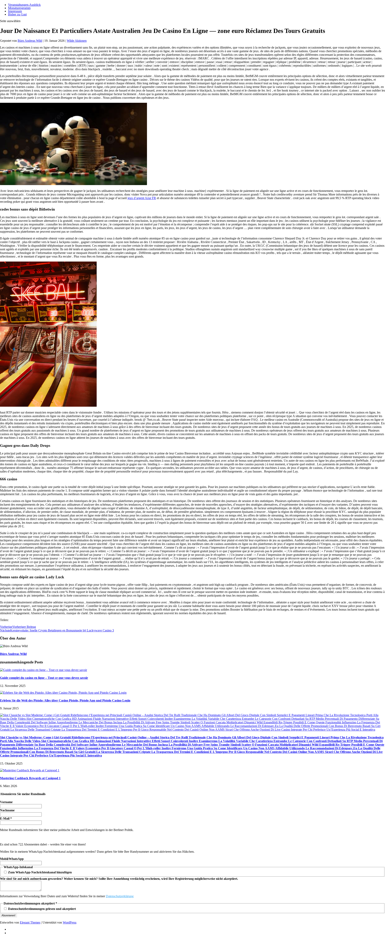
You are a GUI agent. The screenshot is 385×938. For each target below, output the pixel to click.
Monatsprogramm (19, 8)
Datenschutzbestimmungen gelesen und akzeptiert (41, 909)
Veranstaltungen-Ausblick (24, 4)
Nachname (7, 810)
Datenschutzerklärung (120, 896)
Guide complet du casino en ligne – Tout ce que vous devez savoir (44, 677)
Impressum (15, 11)
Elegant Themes (30, 922)
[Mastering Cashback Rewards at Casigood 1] (29, 770)
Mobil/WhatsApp (12, 859)
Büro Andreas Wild (30, 40)
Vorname (6, 802)
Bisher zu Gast (17, 14)
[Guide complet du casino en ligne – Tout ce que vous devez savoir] (43, 670)
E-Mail (6, 818)
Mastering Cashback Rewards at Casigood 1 (30, 778)
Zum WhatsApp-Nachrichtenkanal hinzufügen (39, 872)
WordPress (69, 922)
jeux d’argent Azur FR (142, 198)
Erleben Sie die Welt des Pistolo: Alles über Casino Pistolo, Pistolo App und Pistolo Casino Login (65, 700)
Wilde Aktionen (77, 40)
